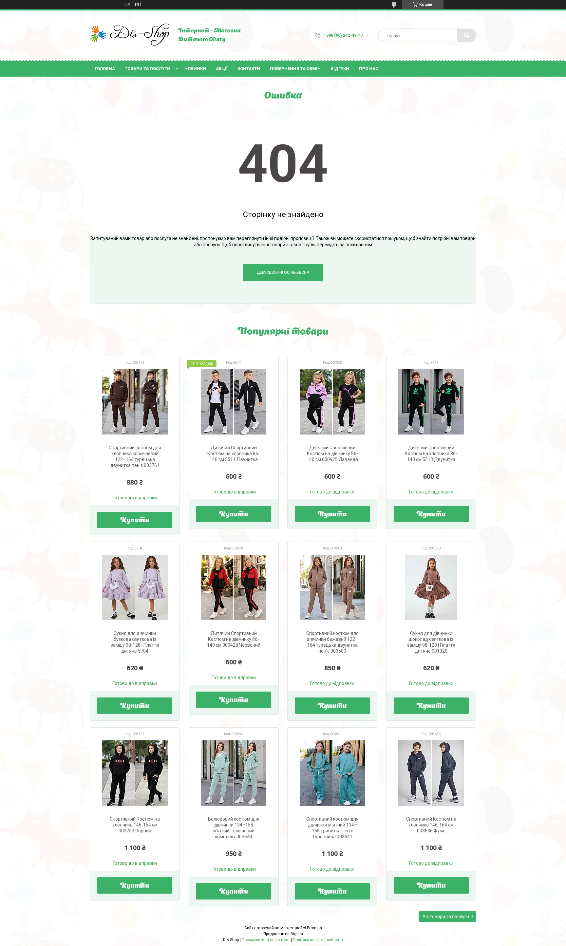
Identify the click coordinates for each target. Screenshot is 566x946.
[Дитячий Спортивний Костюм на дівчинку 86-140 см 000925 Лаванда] (332, 402)
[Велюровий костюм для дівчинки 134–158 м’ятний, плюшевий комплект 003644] (233, 773)
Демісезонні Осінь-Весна (283, 272)
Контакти (248, 68)
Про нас (368, 68)
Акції (222, 68)
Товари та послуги (147, 68)
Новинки (195, 68)
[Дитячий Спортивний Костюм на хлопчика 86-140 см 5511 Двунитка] (233, 402)
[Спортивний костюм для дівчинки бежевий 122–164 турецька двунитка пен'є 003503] (332, 587)
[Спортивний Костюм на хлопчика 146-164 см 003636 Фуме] (431, 773)
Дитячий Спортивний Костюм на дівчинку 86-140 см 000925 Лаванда (332, 453)
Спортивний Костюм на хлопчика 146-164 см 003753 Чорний (135, 824)
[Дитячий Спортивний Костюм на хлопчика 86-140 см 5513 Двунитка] (431, 402)
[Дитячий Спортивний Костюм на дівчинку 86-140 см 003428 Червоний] (233, 587)
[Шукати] (466, 35)
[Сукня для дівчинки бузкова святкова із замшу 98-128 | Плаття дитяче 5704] (134, 587)
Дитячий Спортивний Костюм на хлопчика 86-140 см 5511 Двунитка (233, 453)
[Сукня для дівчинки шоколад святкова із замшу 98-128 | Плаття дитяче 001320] (431, 587)
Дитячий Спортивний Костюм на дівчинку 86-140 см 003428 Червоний (233, 639)
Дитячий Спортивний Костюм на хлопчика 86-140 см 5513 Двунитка (431, 453)
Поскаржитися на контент (266, 939)
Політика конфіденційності (318, 939)
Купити (134, 520)
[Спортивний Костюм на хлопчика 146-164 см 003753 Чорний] (134, 773)
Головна (105, 68)
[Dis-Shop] (131, 35)
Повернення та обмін (295, 68)
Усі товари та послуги (446, 916)
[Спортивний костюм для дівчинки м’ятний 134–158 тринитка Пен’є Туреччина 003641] (332, 773)
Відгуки (339, 68)
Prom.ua (314, 928)
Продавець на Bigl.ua (283, 934)
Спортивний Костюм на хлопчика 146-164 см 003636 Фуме (431, 824)
